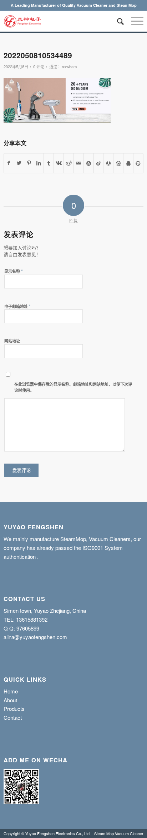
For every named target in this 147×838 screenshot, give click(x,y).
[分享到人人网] (108, 163)
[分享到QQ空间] (88, 163)
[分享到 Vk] (59, 163)
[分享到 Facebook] (9, 163)
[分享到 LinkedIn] (39, 163)
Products (14, 708)
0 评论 (38, 66)
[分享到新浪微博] (98, 163)
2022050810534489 (38, 55)
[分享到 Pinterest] (29, 163)
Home (11, 691)
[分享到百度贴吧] (118, 163)
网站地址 (12, 341)
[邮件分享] (78, 163)
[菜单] (133, 21)
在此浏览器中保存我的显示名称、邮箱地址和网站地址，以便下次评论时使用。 (73, 387)
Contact (13, 717)
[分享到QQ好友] (128, 163)
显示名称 (13, 270)
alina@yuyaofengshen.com (35, 636)
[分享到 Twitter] (19, 163)
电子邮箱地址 (17, 306)
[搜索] (117, 21)
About (10, 700)
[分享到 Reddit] (69, 163)
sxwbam (69, 66)
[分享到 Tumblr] (49, 163)
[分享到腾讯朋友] (138, 163)
